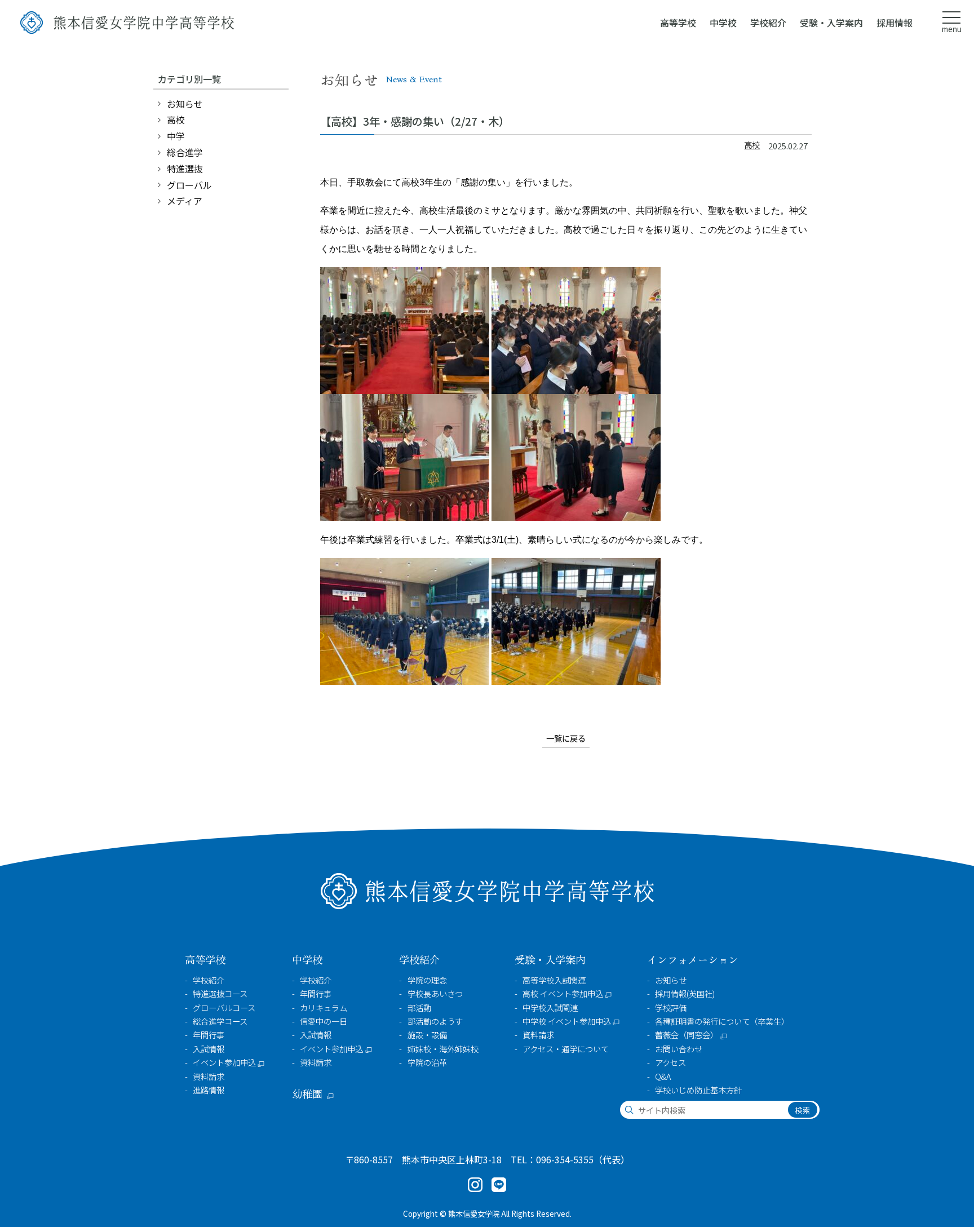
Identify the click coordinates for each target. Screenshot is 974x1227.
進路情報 (208, 1090)
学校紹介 (208, 980)
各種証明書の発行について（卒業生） (722, 1021)
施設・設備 (427, 1034)
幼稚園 (307, 1094)
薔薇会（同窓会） (686, 1034)
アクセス (670, 1062)
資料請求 (208, 1076)
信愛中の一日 (323, 1021)
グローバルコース (224, 1007)
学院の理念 (427, 980)
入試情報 (208, 1049)
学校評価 (671, 1007)
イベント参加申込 (224, 1062)
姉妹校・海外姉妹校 (443, 1049)
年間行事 (208, 1034)
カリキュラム (323, 1007)
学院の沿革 (427, 1062)
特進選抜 (185, 168)
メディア (184, 200)
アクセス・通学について (566, 1049)
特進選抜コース (220, 993)
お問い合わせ (678, 1049)
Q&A (663, 1076)
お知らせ (185, 103)
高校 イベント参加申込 (563, 993)
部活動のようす (435, 1021)
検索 (802, 1110)
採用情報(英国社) (685, 993)
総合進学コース (220, 1021)
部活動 (419, 1007)
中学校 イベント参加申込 (567, 1021)
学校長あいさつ (435, 993)
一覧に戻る (566, 738)
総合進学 (185, 152)
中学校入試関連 (550, 1007)
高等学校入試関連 (554, 980)
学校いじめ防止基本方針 (698, 1090)
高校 (752, 144)
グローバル (189, 185)
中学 (176, 136)
